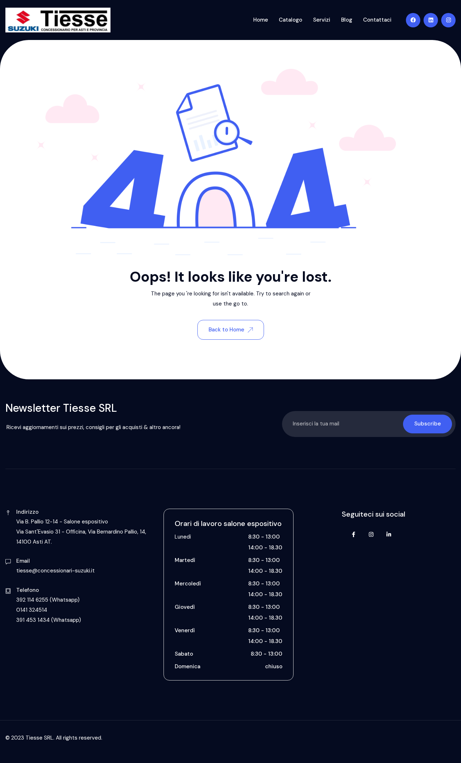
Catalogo (290, 19)
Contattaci (377, 19)
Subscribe (427, 423)
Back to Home (226, 329)
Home (260, 19)
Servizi (321, 19)
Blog (346, 19)
